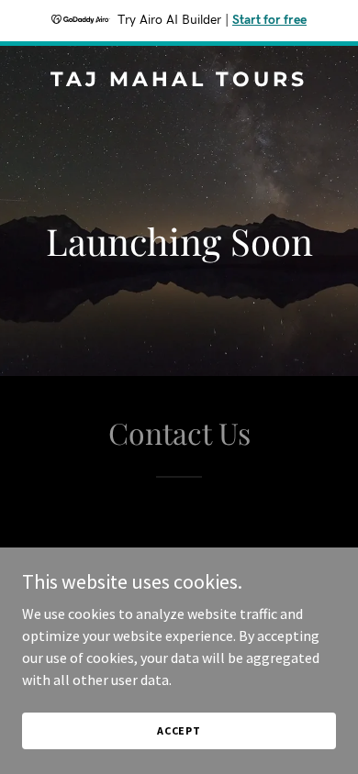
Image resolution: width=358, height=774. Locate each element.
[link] (179, 81)
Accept (179, 730)
